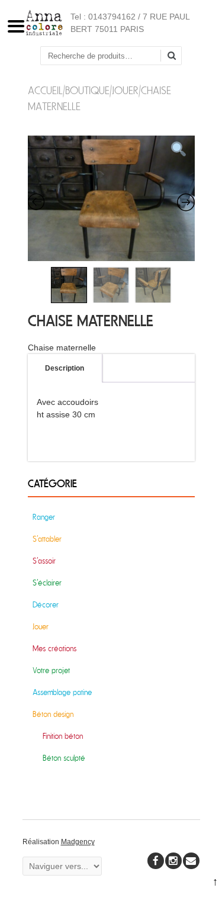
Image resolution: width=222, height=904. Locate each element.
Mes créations (54, 649)
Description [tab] (64, 368)
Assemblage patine (62, 692)
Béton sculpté (64, 758)
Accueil (45, 91)
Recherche (175, 56)
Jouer (125, 91)
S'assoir (44, 561)
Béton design (53, 714)
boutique (87, 91)
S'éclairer (47, 583)
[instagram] (173, 861)
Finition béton (63, 736)
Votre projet (51, 670)
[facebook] (156, 861)
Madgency (78, 842)
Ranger (44, 517)
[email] (191, 861)
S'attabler (47, 539)
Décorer (46, 605)
